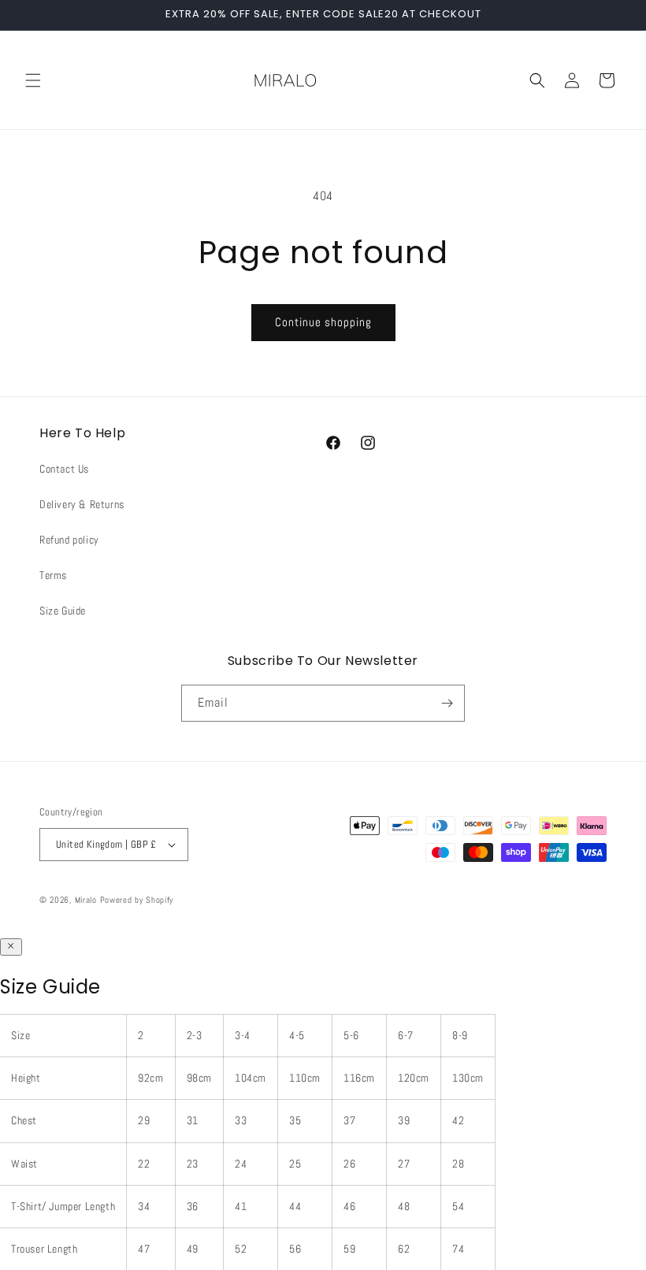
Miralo (86, 899)
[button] (33, 80)
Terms (53, 575)
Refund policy (69, 540)
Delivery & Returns (81, 504)
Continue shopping (323, 321)
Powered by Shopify (137, 899)
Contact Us (64, 469)
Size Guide (62, 610)
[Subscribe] (446, 703)
